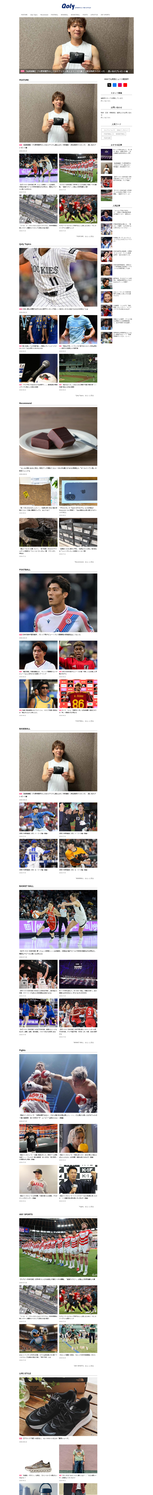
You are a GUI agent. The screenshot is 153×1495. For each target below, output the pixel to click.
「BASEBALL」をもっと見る (84, 878)
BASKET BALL (26, 886)
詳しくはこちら (105, 101)
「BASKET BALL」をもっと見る (83, 1042)
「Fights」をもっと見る (86, 1206)
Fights (22, 1050)
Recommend (25, 403)
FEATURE (24, 80)
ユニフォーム (108, 130)
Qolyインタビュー (123, 130)
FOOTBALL (24, 569)
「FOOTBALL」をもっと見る (84, 721)
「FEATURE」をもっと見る (84, 236)
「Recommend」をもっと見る (84, 562)
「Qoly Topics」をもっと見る (84, 395)
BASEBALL (24, 729)
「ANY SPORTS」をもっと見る (83, 1366)
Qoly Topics (25, 244)
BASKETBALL (120, 134)
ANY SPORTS (26, 1214)
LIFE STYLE (25, 1373)
